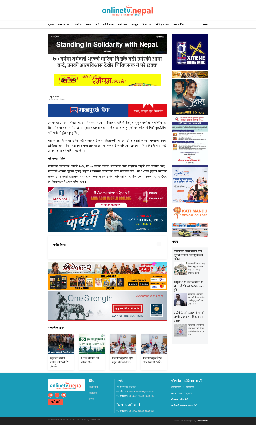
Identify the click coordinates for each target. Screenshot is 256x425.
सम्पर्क (91, 399)
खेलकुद (135, 24)
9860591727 (135, 396)
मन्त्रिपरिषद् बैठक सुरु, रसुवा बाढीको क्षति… (122, 360)
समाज (88, 24)
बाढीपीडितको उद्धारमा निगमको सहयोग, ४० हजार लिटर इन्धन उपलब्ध (189, 317)
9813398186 (148, 396)
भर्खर (175, 242)
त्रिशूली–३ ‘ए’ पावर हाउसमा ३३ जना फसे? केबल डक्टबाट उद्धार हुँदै (189, 286)
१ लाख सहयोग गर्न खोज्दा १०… (90, 360)
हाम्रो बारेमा (93, 387)
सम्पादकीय (178, 24)
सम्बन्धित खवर (56, 328)
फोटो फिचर (108, 24)
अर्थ (97, 24)
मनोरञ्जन (122, 24)
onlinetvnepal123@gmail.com (139, 391)
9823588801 (148, 411)
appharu (54, 96)
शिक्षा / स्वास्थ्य (162, 24)
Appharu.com (202, 421)
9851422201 (135, 411)
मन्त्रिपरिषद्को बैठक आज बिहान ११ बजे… (152, 360)
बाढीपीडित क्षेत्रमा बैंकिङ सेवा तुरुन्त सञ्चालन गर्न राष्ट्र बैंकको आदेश (188, 255)
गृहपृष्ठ (51, 24)
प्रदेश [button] (145, 24)
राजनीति (78, 24)
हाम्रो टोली (55, 402)
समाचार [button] (61, 24)
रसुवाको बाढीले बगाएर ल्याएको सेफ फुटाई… (59, 362)
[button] (205, 24)
